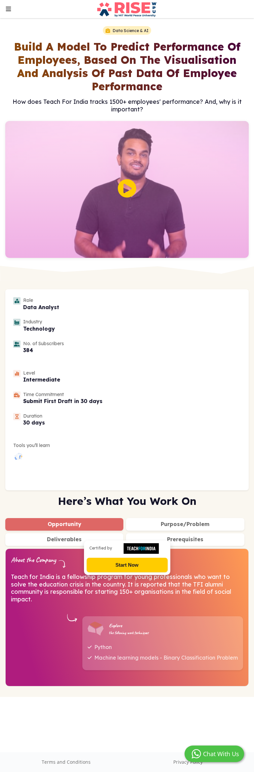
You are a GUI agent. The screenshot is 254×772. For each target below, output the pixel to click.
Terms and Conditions (66, 762)
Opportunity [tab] (64, 524)
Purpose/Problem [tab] (185, 524)
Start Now (127, 565)
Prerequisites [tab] (185, 539)
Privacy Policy (188, 762)
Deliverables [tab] (64, 539)
